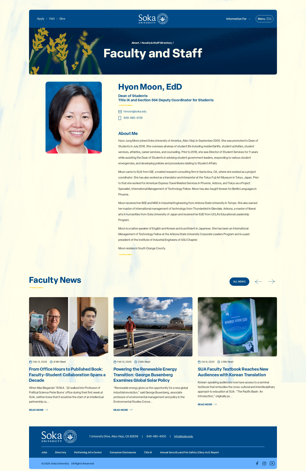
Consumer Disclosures (123, 452)
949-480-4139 (133, 118)
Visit (52, 19)
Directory (60, 452)
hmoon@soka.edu (135, 111)
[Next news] (272, 281)
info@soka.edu (183, 436)
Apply (40, 19)
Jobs (44, 452)
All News (239, 281)
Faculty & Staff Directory (157, 42)
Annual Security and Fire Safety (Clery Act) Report (189, 452)
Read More (36, 410)
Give (62, 19)
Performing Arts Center (88, 452)
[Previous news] (258, 281)
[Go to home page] (153, 18)
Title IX (148, 452)
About (135, 42)
